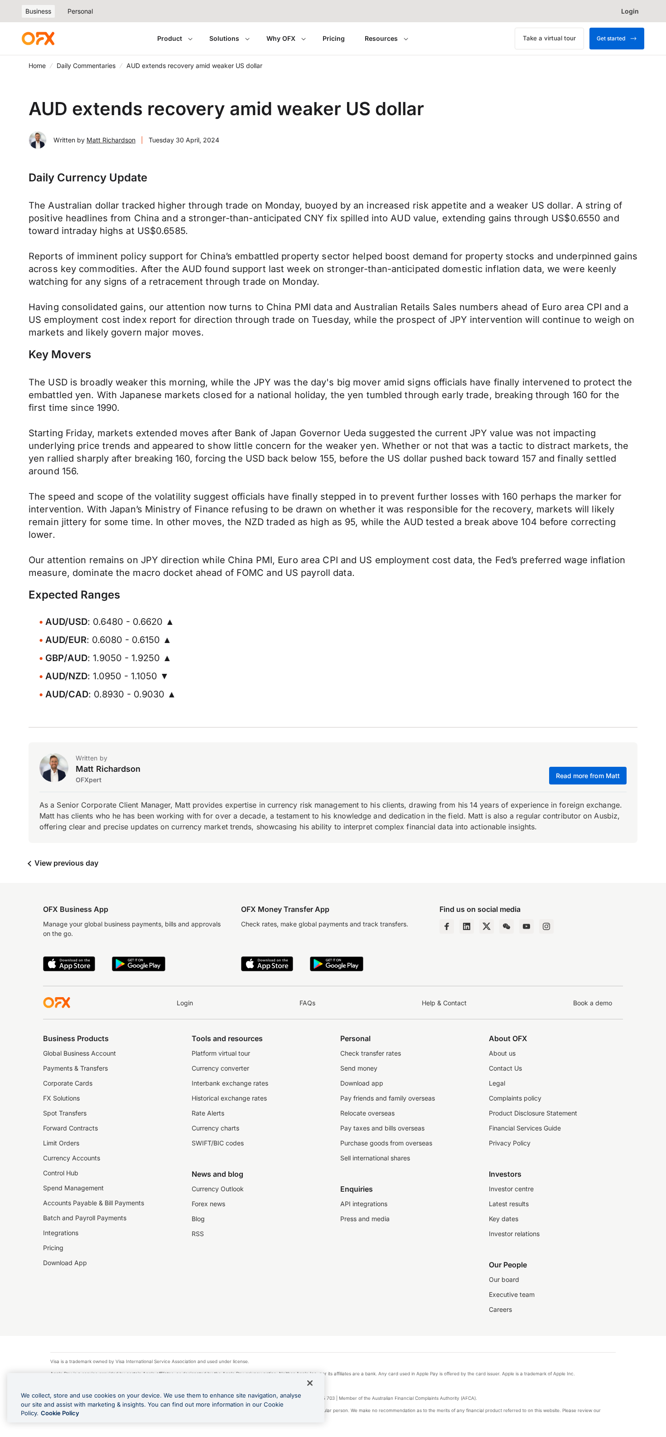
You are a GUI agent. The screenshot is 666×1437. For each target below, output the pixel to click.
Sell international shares (375, 1158)
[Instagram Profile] (546, 926)
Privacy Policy (510, 1143)
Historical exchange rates (229, 1098)
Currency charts (215, 1128)
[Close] (310, 1383)
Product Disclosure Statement (533, 1113)
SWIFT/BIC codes (218, 1143)
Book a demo (592, 1003)
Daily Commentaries (86, 65)
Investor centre (511, 1189)
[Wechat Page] (506, 926)
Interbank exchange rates (230, 1083)
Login (185, 1003)
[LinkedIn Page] (466, 926)
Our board (504, 1279)
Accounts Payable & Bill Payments (93, 1203)
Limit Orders (61, 1143)
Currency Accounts (71, 1158)
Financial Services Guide (525, 1128)
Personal (80, 11)
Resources (381, 38)
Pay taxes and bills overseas (382, 1128)
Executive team (512, 1294)
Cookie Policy (60, 1413)
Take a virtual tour (549, 38)
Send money (358, 1068)
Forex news (208, 1204)
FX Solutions (61, 1098)
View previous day (65, 862)
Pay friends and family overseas (387, 1098)
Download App (65, 1263)
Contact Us (505, 1068)
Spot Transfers (65, 1113)
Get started (611, 38)
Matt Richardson (111, 140)
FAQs (307, 1003)
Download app (361, 1083)
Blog (198, 1219)
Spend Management (73, 1188)
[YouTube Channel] (526, 926)
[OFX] (38, 38)
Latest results (509, 1204)
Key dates (503, 1219)
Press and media (365, 1219)
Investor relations (514, 1233)
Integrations (60, 1233)
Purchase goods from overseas (386, 1143)
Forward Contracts (70, 1128)
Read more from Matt (588, 775)
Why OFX (280, 38)
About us (502, 1053)
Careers (500, 1309)
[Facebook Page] (446, 926)
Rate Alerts (208, 1113)
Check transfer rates (370, 1053)
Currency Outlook (218, 1189)
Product (169, 38)
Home (37, 65)
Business (38, 11)
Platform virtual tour (221, 1053)
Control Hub (60, 1173)
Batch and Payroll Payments (84, 1218)
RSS (198, 1233)
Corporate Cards (67, 1083)
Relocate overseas (367, 1113)
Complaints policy (515, 1098)
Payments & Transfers (75, 1068)
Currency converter (220, 1068)
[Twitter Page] (486, 926)
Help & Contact (444, 1003)
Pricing (334, 38)
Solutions (224, 38)
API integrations (363, 1204)
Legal (497, 1083)
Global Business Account (79, 1053)
